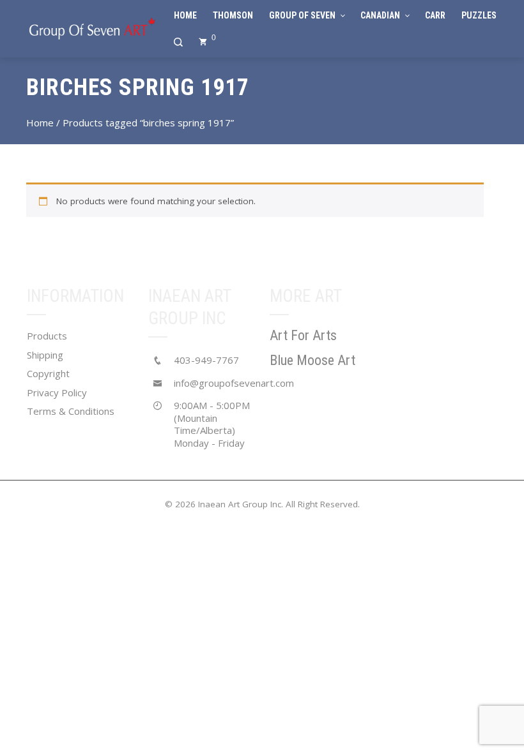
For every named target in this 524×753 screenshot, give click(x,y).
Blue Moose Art (312, 360)
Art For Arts (303, 335)
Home (40, 122)
